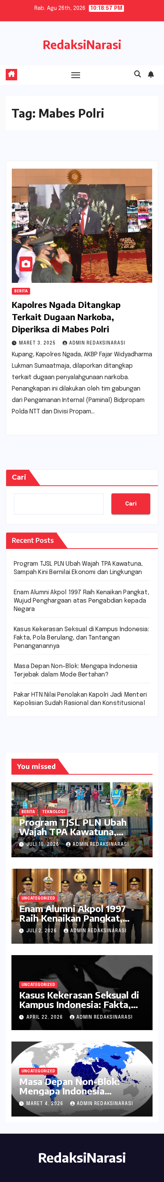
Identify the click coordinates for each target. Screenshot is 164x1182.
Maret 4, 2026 (45, 1104)
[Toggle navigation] (76, 75)
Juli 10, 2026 (43, 844)
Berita (21, 291)
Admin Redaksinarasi (97, 343)
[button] (137, 74)
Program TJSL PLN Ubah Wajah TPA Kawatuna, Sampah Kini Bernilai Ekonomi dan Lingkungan (74, 836)
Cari (19, 477)
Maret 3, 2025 (38, 343)
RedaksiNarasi (82, 44)
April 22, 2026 (45, 1017)
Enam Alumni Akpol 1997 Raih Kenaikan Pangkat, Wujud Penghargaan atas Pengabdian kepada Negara (81, 601)
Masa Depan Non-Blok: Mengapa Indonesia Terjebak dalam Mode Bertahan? (69, 1095)
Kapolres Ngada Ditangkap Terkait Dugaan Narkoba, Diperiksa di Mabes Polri (66, 316)
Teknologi (53, 812)
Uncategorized (38, 898)
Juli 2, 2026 (42, 931)
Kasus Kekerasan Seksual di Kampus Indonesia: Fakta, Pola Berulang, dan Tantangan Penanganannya (81, 637)
